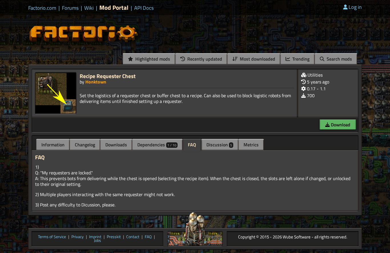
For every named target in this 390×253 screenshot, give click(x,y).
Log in (355, 7)
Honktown (95, 81)
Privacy (77, 237)
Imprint (95, 237)
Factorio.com (42, 8)
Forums (70, 8)
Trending (300, 58)
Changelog (85, 144)
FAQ (192, 144)
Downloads (116, 144)
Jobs (97, 241)
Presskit (114, 237)
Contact (132, 237)
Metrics (251, 144)
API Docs (144, 8)
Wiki (89, 8)
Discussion (219, 144)
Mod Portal (113, 8)
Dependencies (156, 144)
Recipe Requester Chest (108, 76)
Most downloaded (257, 58)
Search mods (338, 58)
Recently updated (204, 58)
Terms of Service (52, 237)
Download (340, 124)
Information (53, 144)
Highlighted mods (152, 58)
